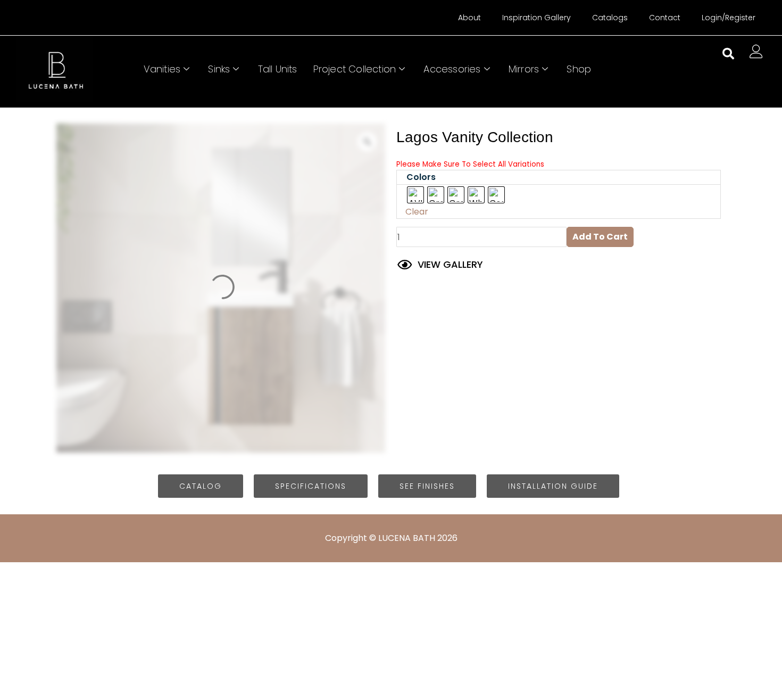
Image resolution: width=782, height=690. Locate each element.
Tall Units (277, 69)
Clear (416, 212)
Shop (579, 69)
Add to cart (600, 237)
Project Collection (354, 69)
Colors (421, 177)
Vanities (162, 69)
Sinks (219, 69)
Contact (664, 17)
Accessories (451, 69)
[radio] (415, 195)
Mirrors (524, 69)
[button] (728, 53)
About (469, 17)
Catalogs (610, 17)
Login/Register (728, 17)
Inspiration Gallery (536, 17)
